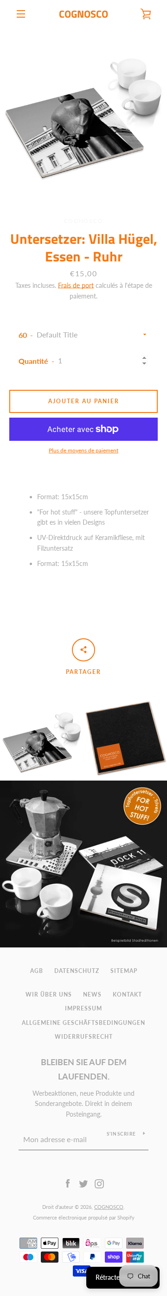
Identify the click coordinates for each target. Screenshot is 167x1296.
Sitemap (123, 970)
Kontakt (127, 994)
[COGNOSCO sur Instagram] (99, 1183)
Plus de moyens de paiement (83, 450)
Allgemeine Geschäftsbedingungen (83, 1022)
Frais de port (76, 285)
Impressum (83, 1008)
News (92, 994)
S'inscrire (121, 1134)
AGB (36, 970)
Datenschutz (76, 970)
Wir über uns (49, 994)
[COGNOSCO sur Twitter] (83, 1183)
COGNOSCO (83, 14)
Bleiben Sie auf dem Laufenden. (84, 1069)
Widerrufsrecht (84, 1036)
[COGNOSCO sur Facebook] (67, 1183)
